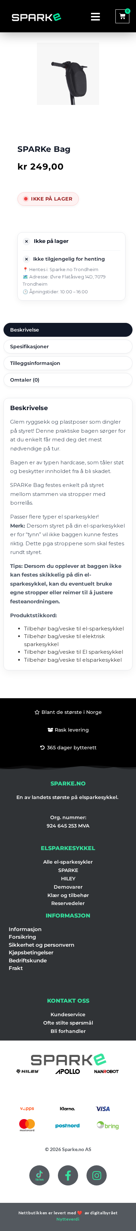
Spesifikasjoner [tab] (29, 346)
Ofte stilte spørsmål (68, 1023)
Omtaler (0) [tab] (24, 380)
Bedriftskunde (28, 960)
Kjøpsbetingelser (31, 952)
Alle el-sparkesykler (68, 862)
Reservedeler (68, 903)
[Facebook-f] (68, 1175)
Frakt (16, 968)
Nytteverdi (68, 1219)
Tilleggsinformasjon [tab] (35, 363)
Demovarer (68, 887)
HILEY (68, 878)
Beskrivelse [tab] (24, 330)
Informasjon (25, 929)
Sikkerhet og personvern (41, 944)
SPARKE (68, 870)
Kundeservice (68, 1014)
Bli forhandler (68, 1031)
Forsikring (22, 937)
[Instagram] (96, 1175)
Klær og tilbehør (68, 895)
